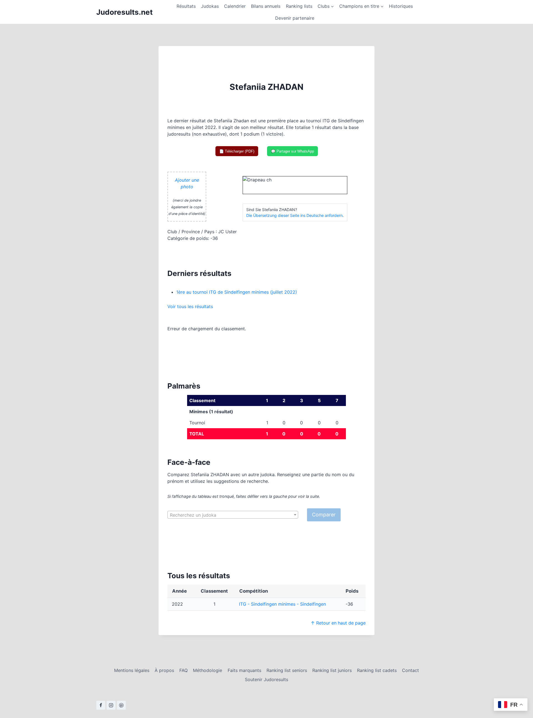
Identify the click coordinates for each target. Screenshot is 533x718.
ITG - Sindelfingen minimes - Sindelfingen (282, 604)
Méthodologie (207, 670)
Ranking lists (299, 6)
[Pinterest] (121, 705)
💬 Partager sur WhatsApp (292, 151)
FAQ (183, 670)
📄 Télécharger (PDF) (236, 151)
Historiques (401, 6)
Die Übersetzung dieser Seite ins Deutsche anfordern (294, 215)
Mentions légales (131, 670)
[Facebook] (100, 705)
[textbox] (233, 515)
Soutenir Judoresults (266, 679)
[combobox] (232, 515)
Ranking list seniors (286, 670)
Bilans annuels (265, 6)
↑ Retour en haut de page (338, 623)
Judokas (210, 6)
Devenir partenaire (294, 18)
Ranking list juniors (332, 670)
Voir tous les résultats (190, 306)
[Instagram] (111, 705)
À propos (164, 670)
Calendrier (235, 6)
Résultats (186, 6)
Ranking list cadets (377, 670)
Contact (410, 670)
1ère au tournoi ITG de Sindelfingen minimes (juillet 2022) (236, 292)
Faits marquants (244, 670)
